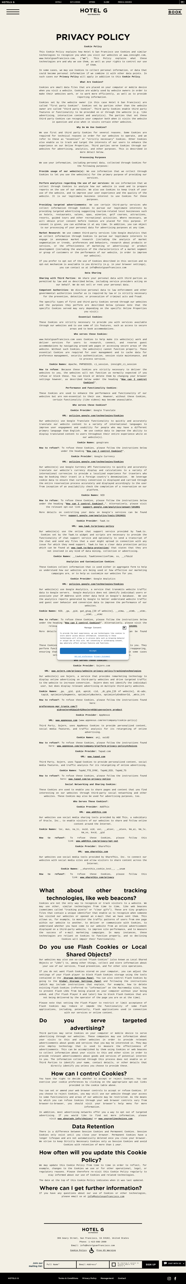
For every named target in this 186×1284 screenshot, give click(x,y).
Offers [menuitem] (92, 2)
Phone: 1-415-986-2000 (93, 1242)
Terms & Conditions (68, 1278)
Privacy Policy (89, 1278)
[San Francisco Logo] (93, 11)
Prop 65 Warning (106, 1250)
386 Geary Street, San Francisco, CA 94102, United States (93, 1238)
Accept (93, 651)
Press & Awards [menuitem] (125, 2)
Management (107, 1278)
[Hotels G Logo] (8, 2)
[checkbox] (114, 1264)
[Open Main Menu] (12, 11)
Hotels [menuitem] (58, 2)
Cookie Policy (78, 1250)
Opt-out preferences (83, 656)
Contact (122, 1278)
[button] (124, 627)
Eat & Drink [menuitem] (75, 2)
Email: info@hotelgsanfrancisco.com (93, 1245)
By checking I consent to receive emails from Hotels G (128, 1265)
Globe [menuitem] (106, 2)
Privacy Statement (102, 656)
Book (175, 11)
